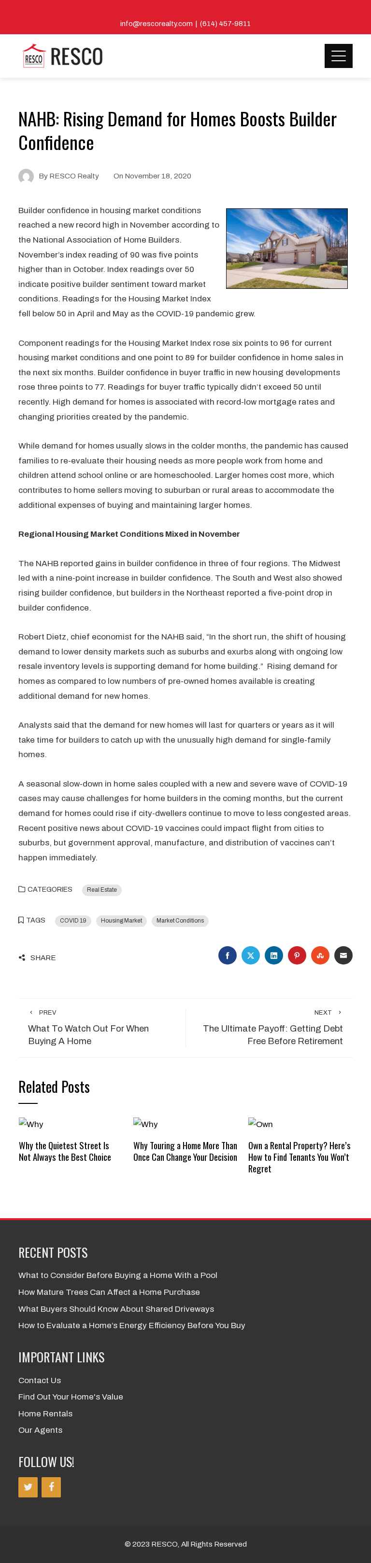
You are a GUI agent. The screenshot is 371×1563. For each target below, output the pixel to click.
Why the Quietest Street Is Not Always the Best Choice (65, 1151)
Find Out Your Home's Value (70, 1396)
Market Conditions (180, 921)
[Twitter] (28, 1487)
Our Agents (40, 1430)
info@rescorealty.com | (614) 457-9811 (185, 23)
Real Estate (102, 890)
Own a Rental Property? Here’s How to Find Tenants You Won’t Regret (299, 1157)
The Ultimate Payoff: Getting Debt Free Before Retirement (273, 1027)
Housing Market (121, 921)
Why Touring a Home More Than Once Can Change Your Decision (185, 1151)
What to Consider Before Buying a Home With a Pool (117, 1275)
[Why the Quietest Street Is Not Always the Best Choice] (31, 1124)
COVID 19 (73, 921)
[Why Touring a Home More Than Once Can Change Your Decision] (145, 1124)
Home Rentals (45, 1413)
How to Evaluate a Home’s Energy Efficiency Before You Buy (131, 1325)
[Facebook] (51, 1487)
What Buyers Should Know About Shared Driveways (116, 1309)
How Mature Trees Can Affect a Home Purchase (109, 1292)
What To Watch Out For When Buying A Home (88, 1027)
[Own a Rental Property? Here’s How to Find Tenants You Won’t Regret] (260, 1124)
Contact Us (39, 1380)
